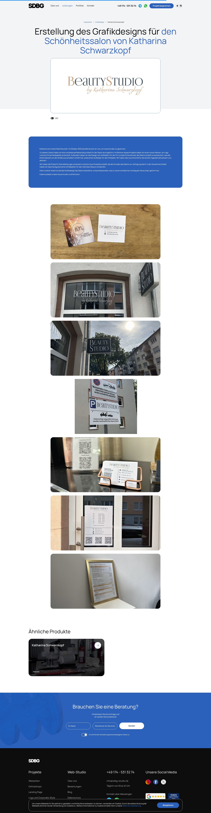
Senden (131, 726)
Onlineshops (35, 786)
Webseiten (34, 780)
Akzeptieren (168, 805)
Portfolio (80, 5)
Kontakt (90, 5)
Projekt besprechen (161, 6)
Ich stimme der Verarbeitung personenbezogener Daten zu (109, 735)
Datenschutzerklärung (132, 806)
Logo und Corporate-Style (42, 797)
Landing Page (35, 792)
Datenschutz (74, 797)
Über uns (55, 5)
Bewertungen (74, 786)
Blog (70, 792)
